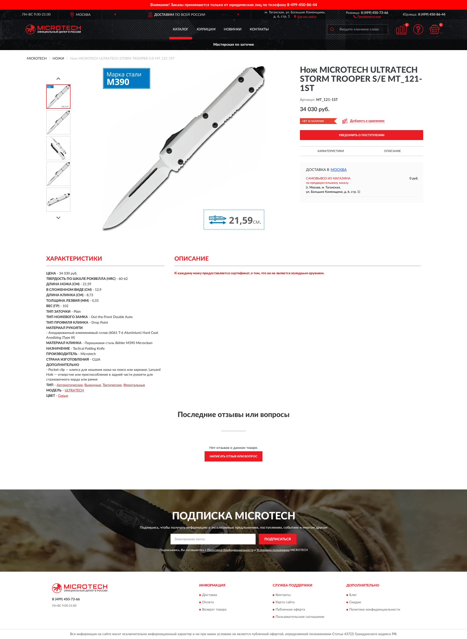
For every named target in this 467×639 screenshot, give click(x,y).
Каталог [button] (181, 29)
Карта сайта (285, 602)
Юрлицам (206, 29)
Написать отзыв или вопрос (233, 456)
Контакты (259, 29)
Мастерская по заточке (233, 44)
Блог (353, 595)
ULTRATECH (74, 390)
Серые (63, 396)
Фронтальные (134, 385)
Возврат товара (214, 609)
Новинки (233, 29)
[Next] (58, 218)
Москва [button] (339, 170)
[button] (367, 16)
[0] (434, 29)
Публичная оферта (290, 609)
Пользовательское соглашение (300, 617)
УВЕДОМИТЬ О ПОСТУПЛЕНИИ (361, 135)
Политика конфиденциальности (374, 609)
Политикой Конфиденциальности (230, 550)
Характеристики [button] (330, 151)
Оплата (208, 602)
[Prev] (58, 78)
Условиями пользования (273, 550)
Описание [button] (392, 151)
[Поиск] (332, 29)
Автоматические (70, 385)
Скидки (355, 602)
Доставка (209, 595)
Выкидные (92, 385)
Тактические (112, 385)
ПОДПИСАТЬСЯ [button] (277, 539)
